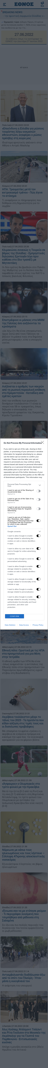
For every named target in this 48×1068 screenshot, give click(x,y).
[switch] (38, 491)
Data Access (24, 625)
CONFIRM (14, 616)
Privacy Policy (38, 625)
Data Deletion (10, 625)
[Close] (43, 443)
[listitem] (24, 485)
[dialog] (24, 534)
